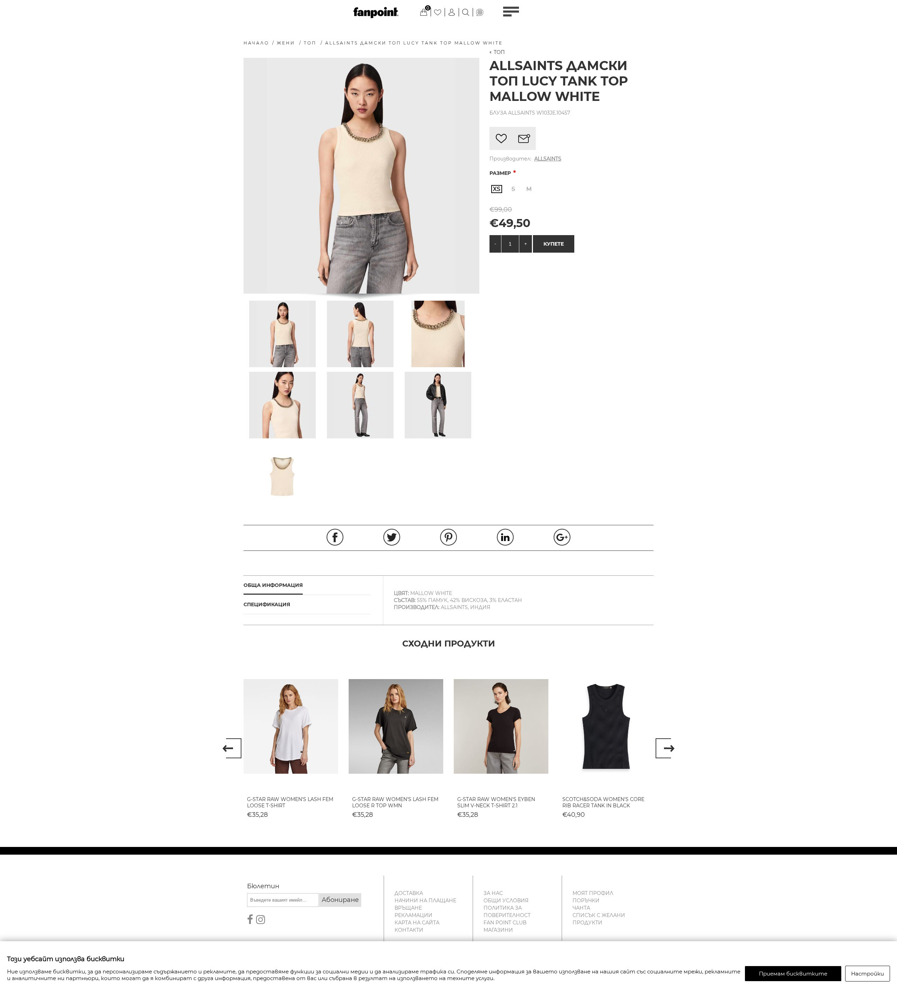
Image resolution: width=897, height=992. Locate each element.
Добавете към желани (501, 138)
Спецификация (267, 604)
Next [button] (665, 748)
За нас (493, 893)
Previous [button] (231, 748)
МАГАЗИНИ (498, 930)
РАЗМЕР (500, 173)
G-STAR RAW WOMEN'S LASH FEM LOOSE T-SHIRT (290, 802)
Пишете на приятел (524, 138)
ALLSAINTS (547, 159)
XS (496, 189)
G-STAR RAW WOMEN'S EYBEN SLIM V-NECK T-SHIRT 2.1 (496, 802)
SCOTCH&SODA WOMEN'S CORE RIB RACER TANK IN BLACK (603, 802)
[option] (290, 743)
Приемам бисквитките (793, 973)
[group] (291, 726)
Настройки (867, 973)
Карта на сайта (417, 922)
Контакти (409, 930)
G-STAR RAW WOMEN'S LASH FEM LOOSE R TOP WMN (395, 802)
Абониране (340, 900)
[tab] (307, 585)
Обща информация (273, 585)
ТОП (499, 52)
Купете (553, 244)
